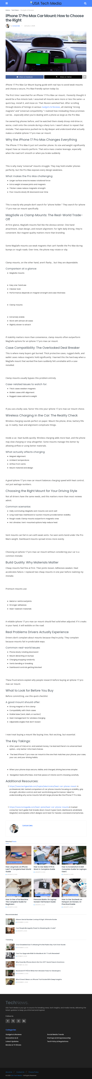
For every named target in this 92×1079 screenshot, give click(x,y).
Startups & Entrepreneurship (59, 1038)
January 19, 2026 (12, 874)
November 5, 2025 (22, 982)
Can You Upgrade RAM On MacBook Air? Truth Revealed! (38, 953)
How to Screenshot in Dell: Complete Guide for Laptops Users (74, 869)
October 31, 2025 (22, 956)
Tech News (15, 10)
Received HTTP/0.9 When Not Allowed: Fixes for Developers (38, 971)
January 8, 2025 (22, 931)
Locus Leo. (16, 26)
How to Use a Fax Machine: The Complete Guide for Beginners (17, 901)
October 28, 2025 (22, 965)
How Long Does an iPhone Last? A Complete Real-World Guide (18, 869)
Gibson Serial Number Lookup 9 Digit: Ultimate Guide (36, 919)
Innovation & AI (12, 1038)
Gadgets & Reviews (27, 10)
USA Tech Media (16, 1075)
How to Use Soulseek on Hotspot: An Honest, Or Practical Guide (72, 901)
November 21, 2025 (22, 922)
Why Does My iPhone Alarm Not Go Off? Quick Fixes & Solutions (40, 962)
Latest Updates (12, 1041)
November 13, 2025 (22, 947)
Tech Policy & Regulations (57, 1041)
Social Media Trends (55, 1034)
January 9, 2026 (40, 905)
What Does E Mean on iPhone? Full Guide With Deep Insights (39, 979)
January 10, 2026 (40, 872)
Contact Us (20, 1072)
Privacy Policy (33, 1072)
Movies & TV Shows (13, 1045)
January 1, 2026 (29, 26)
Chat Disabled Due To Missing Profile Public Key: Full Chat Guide (40, 945)
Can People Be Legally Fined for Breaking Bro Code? (36, 928)
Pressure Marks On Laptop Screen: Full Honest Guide (45, 900)
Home (8, 10)
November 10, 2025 (22, 973)
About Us (9, 1072)
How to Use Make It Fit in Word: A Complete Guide (44, 868)
